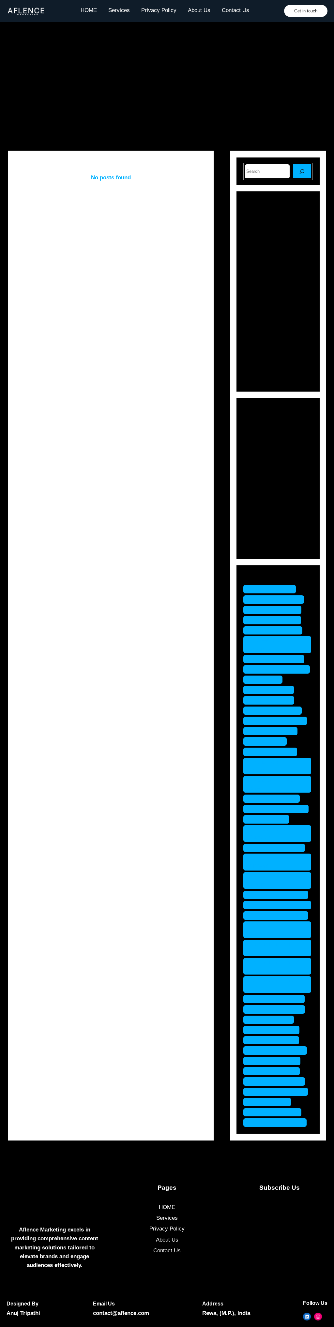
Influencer (265, 467)
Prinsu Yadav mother (279, 895)
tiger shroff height (275, 1061)
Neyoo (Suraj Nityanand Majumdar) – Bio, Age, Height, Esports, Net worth (275, 354)
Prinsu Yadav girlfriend (266, 862)
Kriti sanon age (272, 690)
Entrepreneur (268, 444)
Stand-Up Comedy (275, 535)
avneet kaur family (275, 610)
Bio (257, 433)
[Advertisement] (167, 88)
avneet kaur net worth (280, 669)
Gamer (261, 456)
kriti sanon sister (273, 731)
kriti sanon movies (275, 710)
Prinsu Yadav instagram (266, 880)
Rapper (261, 512)
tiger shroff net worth (279, 1092)
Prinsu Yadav (269, 819)
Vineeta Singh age (275, 1112)
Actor (259, 421)
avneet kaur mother (277, 659)
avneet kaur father (275, 620)
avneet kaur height (276, 630)
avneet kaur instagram (264, 644)
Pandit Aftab (268, 741)
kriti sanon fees (272, 700)
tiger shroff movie (274, 1071)
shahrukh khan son (277, 999)
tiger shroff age (272, 1019)
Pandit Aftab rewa (274, 798)
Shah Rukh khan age (279, 915)
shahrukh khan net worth (273, 966)
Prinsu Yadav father (277, 848)
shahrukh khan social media (277, 984)
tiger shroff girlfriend (278, 1050)
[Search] (302, 171)
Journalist (265, 478)
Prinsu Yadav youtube (280, 905)
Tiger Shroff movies (277, 1081)
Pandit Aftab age (273, 751)
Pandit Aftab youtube (279, 809)
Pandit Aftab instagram (265, 766)
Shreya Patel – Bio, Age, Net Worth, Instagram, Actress (292, 318)
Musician (264, 489)
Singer (260, 524)
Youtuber (263, 547)
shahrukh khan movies (269, 948)
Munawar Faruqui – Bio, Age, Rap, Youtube (292, 255)
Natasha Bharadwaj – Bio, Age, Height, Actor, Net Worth (292, 228)
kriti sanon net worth (278, 720)
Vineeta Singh (270, 1102)
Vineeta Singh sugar (278, 1122)
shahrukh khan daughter (269, 930)
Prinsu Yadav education (266, 834)
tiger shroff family (274, 1030)
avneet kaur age (273, 589)
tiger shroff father (274, 1040)
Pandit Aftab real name (270, 784)
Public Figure (269, 501)
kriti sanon (266, 679)
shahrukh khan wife (277, 1009)
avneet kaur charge (277, 599)
